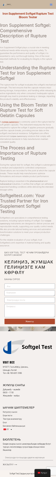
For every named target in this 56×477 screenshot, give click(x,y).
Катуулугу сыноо (10, 412)
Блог (5, 422)
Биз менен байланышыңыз (14, 426)
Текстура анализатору (12, 419)
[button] (51, 4)
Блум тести (7, 415)
